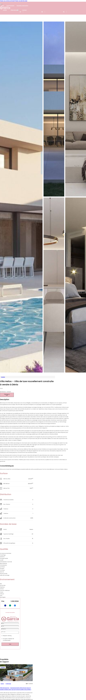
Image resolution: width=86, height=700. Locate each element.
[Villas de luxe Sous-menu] (17, 10)
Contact (24, 10)
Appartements (10, 5)
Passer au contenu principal (7, 1)
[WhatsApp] (10, 605)
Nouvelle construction (22, 5)
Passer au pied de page (21, 1)
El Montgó (8, 683)
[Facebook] (5, 605)
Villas (2, 5)
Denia (2, 683)
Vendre (5, 10)
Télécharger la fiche (7, 395)
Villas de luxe (14, 10)
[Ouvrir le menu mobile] (1, 4)
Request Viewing (7, 635)
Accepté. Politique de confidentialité (8, 639)
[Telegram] (15, 605)
